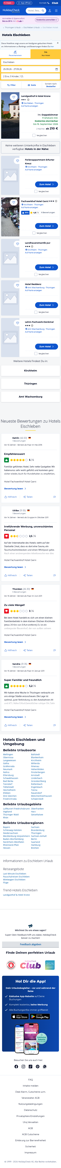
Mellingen (8, 754)
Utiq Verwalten (30, 1122)
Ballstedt (35, 754)
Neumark (7, 769)
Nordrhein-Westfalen (13, 842)
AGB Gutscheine (30, 1134)
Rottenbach (36, 784)
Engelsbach (36, 787)
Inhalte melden (30, 1085)
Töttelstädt (8, 787)
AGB (30, 1128)
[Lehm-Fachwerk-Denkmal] (10, 337)
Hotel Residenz (33, 284)
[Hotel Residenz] (10, 297)
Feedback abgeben (30, 944)
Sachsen (35, 827)
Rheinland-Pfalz (11, 844)
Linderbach (36, 778)
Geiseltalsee (37, 814)
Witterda (35, 763)
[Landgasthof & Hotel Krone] (10, 115)
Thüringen (30, 383)
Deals (7, 3)
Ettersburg (8, 775)
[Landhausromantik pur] (10, 258)
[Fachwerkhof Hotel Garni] (10, 216)
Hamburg (35, 844)
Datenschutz (30, 1110)
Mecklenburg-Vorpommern (16, 836)
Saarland (35, 842)
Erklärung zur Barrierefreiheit (30, 1140)
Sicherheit (30, 1146)
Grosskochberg (38, 781)
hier (52, 46)
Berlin (34, 839)
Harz (33, 811)
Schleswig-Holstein (12, 830)
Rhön (5, 817)
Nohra (6, 772)
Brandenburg (37, 830)
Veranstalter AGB (31, 1098)
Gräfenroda (9, 766)
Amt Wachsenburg (30, 396)
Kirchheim (30, 370)
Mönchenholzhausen (41, 795)
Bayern (6, 827)
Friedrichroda (10, 798)
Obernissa (8, 757)
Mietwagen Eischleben (14, 879)
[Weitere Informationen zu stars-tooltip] (28, 99)
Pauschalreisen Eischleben (16, 876)
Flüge (5, 882)
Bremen (35, 847)
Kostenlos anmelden (46, 20)
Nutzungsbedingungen (30, 1104)
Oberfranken (37, 808)
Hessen (6, 847)
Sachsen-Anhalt (39, 836)
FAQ (30, 1079)
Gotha (6, 763)
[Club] (19, 21)
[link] (50, 11)
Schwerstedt (37, 798)
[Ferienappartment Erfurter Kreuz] (10, 175)
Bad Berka (8, 781)
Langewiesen (9, 760)
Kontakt (43, 3)
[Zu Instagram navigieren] (23, 1066)
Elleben (7, 793)
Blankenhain (37, 757)
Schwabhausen (10, 778)
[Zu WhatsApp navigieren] (44, 1066)
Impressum (30, 1152)
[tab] (15, 53)
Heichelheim (9, 790)
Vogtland (7, 811)
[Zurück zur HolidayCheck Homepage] (11, 10)
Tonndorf (7, 784)
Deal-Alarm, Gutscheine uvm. (30, 1092)
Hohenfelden (37, 769)
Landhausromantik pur (37, 243)
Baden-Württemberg (13, 839)
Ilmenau (35, 766)
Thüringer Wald (11, 814)
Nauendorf (36, 793)
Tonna (34, 790)
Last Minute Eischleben (14, 873)
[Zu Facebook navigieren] (16, 1066)
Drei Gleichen (10, 795)
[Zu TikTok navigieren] (30, 1066)
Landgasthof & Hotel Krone (35, 96)
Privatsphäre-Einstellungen (30, 1116)
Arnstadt (35, 775)
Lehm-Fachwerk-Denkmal (39, 322)
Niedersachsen (10, 833)
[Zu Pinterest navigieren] (37, 1066)
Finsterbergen (38, 772)
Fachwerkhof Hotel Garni (34, 201)
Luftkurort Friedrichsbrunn (16, 808)
